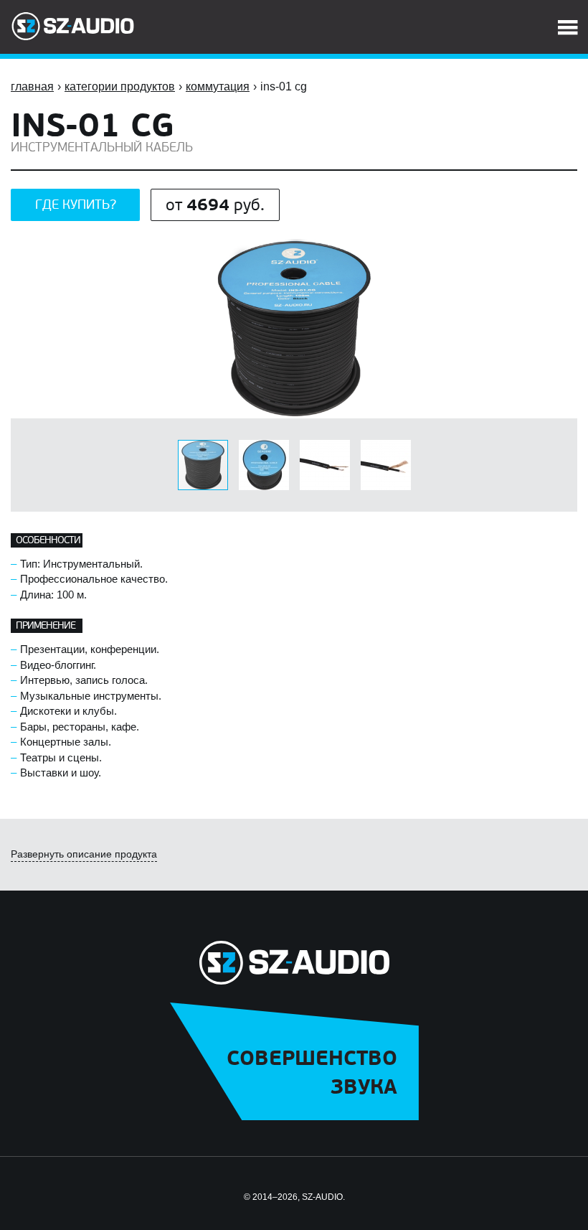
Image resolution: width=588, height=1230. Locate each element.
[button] (564, 251)
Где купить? (75, 204)
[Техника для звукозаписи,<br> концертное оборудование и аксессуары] (73, 26)
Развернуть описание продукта (84, 854)
